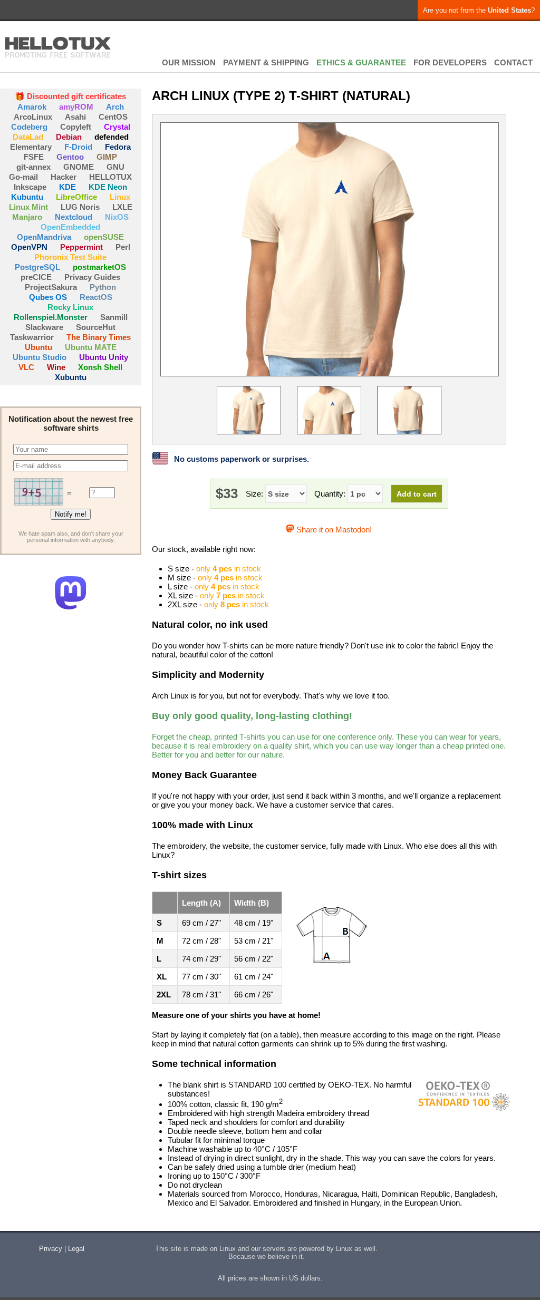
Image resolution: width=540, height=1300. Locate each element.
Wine (56, 367)
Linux (120, 196)
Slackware (44, 327)
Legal (76, 1249)
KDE (67, 186)
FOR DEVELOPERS (450, 62)
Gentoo (70, 156)
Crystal (117, 126)
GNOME (78, 166)
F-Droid (78, 146)
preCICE (36, 277)
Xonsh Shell (100, 367)
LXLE (122, 206)
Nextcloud (73, 216)
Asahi (75, 116)
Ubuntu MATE (91, 347)
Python (103, 287)
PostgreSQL (37, 267)
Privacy (50, 1249)
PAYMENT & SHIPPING (266, 62)
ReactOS (96, 297)
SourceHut (95, 327)
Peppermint (81, 246)
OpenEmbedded (70, 226)
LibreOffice (76, 196)
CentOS (113, 116)
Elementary (31, 146)
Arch (115, 106)
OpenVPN (29, 246)
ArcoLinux (33, 116)
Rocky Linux (70, 307)
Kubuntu (27, 196)
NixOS (117, 216)
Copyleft (75, 126)
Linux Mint (28, 206)
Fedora (118, 146)
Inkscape (30, 186)
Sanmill (114, 317)
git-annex (33, 166)
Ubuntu (38, 347)
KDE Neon (108, 186)
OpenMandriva (44, 236)
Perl (122, 246)
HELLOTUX (58, 47)
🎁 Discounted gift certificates (70, 96)
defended (111, 136)
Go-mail (23, 176)
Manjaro (27, 216)
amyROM (76, 106)
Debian (69, 136)
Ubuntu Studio (39, 357)
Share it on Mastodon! (332, 529)
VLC (26, 367)
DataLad (28, 136)
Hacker (63, 176)
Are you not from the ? (479, 10)
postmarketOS (99, 267)
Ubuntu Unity (103, 357)
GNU (115, 166)
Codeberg (29, 126)
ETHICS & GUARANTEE (361, 62)
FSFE (34, 156)
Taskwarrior (32, 337)
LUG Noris (80, 206)
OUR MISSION (189, 62)
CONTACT (513, 62)
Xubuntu (70, 377)
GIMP (107, 156)
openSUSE (104, 236)
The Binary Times (98, 337)
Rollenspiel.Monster (51, 317)
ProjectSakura (51, 287)
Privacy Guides (92, 277)
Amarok (31, 106)
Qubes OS (48, 297)
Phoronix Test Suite (70, 257)
